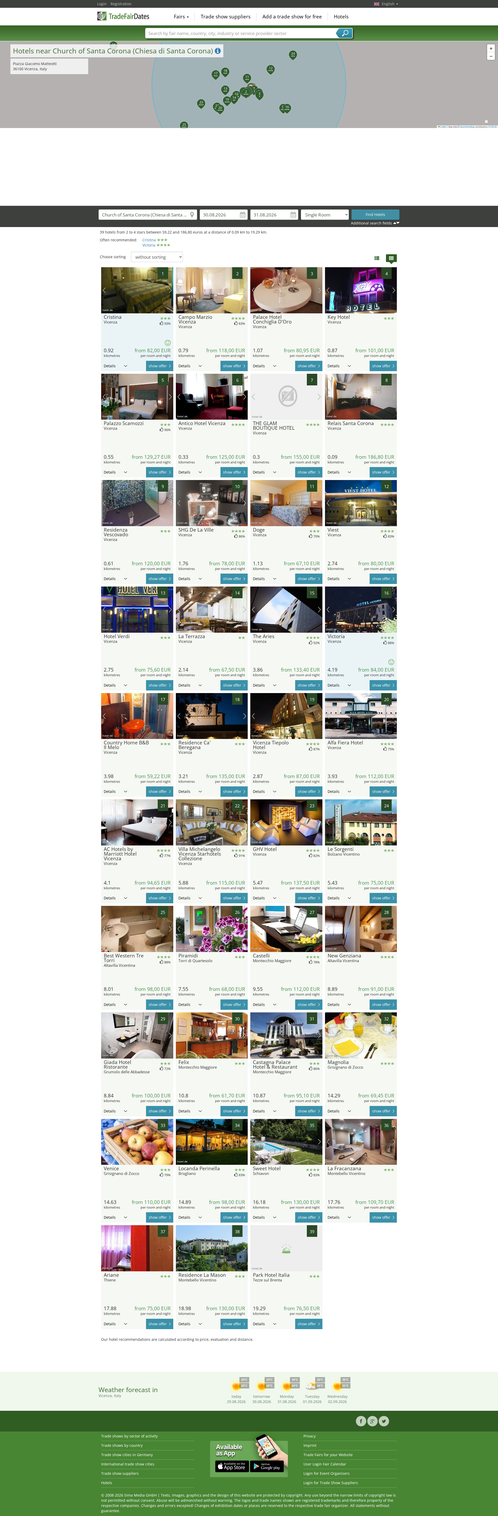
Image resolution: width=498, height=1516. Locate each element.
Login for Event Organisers (326, 1473)
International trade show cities (127, 1464)
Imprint (309, 1445)
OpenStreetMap (467, 126)
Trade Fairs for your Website (328, 1454)
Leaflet (443, 126)
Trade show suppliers (226, 16)
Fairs (180, 16)
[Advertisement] (249, 167)
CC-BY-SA (492, 126)
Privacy (309, 1436)
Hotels (341, 16)
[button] (249, 84)
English (389, 3)
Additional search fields (371, 223)
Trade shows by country (122, 1445)
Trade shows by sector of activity (129, 1436)
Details (110, 365)
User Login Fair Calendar (324, 1464)
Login (102, 3)
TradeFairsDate (123, 16)
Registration (121, 3)
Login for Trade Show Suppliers (330, 1482)
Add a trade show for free (292, 16)
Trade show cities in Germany (127, 1454)
